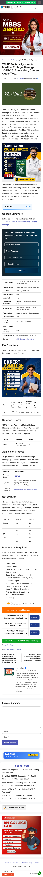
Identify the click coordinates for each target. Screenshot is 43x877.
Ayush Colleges (13, 60)
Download (34, 617)
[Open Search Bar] (35, 8)
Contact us (16, 863)
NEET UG (17, 476)
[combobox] (7, 257)
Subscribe (21, 271)
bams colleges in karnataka (13, 649)
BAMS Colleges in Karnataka (25, 339)
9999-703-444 (8, 874)
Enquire (33, 755)
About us (7, 863)
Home (4, 60)
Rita (35, 78)
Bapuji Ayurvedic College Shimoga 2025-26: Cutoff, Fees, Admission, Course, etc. (32, 657)
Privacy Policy (27, 863)
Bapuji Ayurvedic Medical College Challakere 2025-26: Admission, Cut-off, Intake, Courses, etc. (9, 658)
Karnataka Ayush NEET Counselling (25, 489)
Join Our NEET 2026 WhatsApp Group (22, 641)
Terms (36, 863)
